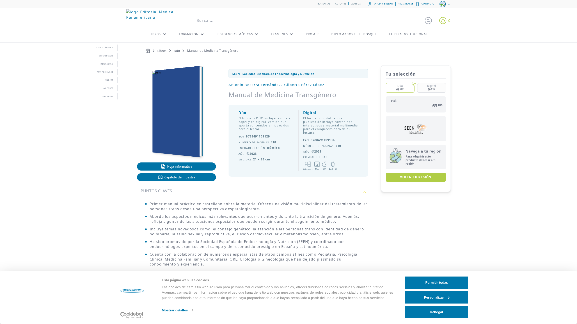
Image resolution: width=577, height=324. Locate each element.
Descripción (106, 55)
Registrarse (406, 3)
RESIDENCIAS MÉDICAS (235, 34)
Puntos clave (105, 72)
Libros (162, 51)
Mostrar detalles (175, 310)
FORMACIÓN (189, 34)
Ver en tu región (415, 177)
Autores (340, 3)
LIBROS (155, 34)
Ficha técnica (104, 47)
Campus (356, 3)
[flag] (445, 4)
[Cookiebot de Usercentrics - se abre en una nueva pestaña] (132, 315)
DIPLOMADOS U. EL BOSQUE (354, 34)
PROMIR (312, 34)
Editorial (324, 3)
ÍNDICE (109, 80)
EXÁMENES (279, 34)
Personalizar (434, 297)
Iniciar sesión (383, 3)
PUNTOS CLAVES (156, 191)
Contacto (428, 3)
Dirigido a (107, 64)
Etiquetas (107, 96)
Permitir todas (436, 282)
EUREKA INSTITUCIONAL (408, 34)
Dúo (177, 51)
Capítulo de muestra (179, 177)
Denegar (436, 312)
